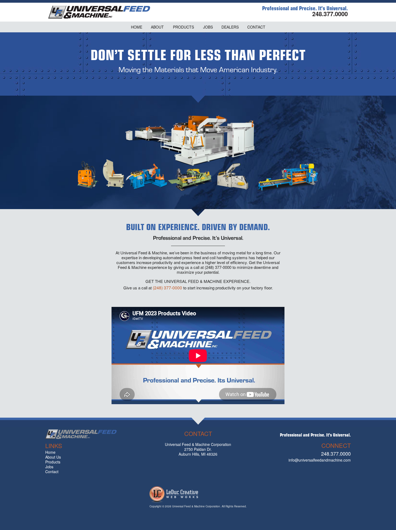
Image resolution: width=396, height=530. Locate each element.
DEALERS (230, 27)
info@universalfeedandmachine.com (320, 460)
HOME (136, 27)
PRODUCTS (183, 27)
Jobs (49, 466)
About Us (53, 457)
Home (50, 452)
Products (52, 462)
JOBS (208, 27)
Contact (51, 471)
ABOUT (157, 27)
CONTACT (256, 27)
